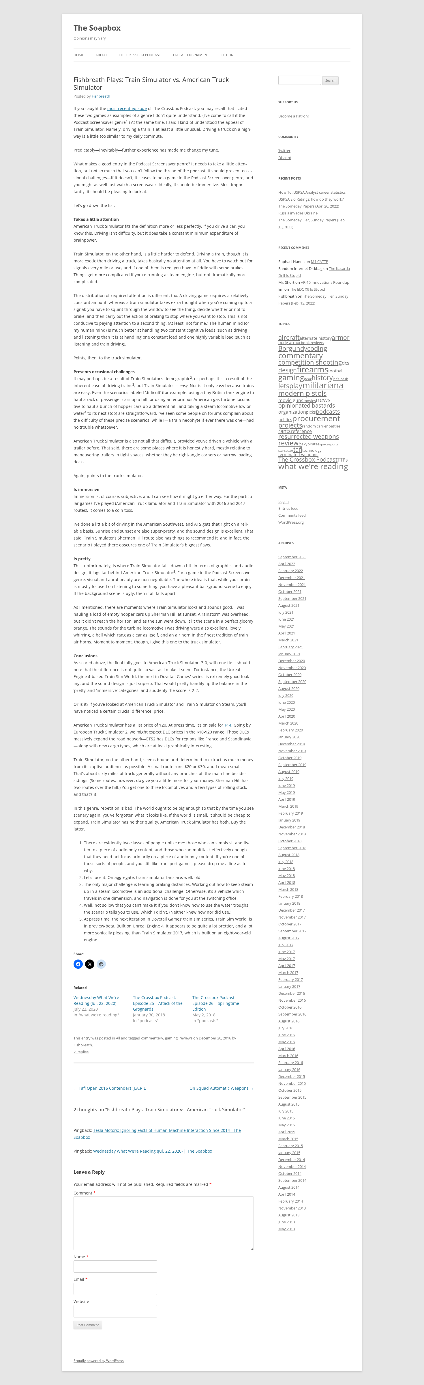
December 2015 (291, 1076)
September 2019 (292, 764)
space (324, 444)
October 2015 (289, 1090)
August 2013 (288, 1215)
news (323, 399)
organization (292, 412)
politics (285, 419)
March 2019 (288, 806)
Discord (284, 157)
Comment (85, 1193)
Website (81, 1301)
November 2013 (292, 1208)
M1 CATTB (319, 261)
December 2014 (291, 1159)
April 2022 (286, 563)
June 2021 (286, 619)
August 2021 (288, 605)
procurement (316, 418)
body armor (289, 342)
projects (290, 425)
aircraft (289, 337)
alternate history (316, 338)
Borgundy (292, 348)
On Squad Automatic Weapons (222, 1088)
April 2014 (286, 1194)
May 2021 (286, 626)
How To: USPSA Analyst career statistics (312, 192)
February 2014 (290, 1201)
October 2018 (289, 840)
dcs (345, 362)
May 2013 (286, 1228)
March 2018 (288, 889)
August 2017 (288, 937)
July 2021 (285, 612)
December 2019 (291, 743)
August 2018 (288, 854)
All (118, 1038)
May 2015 (286, 1125)
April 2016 (286, 1048)
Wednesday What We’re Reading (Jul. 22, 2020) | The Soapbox (152, 1151)
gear (308, 378)
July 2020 (285, 695)
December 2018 (291, 827)
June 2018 (286, 868)
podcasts (328, 411)
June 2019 (286, 785)
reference (301, 431)
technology (312, 450)
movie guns (290, 400)
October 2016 (289, 1007)
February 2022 (290, 570)
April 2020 (286, 716)
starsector (285, 451)
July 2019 (285, 778)
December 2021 (291, 577)
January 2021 (289, 653)
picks (311, 412)
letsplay (290, 385)
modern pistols (302, 393)
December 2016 (291, 993)
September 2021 (292, 598)
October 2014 (289, 1173)
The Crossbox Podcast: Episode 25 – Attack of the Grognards (158, 1003)
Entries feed (288, 508)
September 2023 (292, 556)
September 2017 (292, 931)
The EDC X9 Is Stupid (307, 289)
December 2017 (291, 910)
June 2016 (286, 1034)
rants (284, 431)
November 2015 (292, 1083)
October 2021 (289, 591)
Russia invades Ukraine (298, 213)
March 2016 (288, 1055)
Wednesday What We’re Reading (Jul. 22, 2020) (96, 1000)
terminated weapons (298, 454)
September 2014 (292, 1180)
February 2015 (290, 1145)
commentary (152, 1038)
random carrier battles (321, 426)
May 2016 (286, 1041)
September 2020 (292, 681)
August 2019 (288, 771)
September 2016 (292, 1014)
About (101, 55)
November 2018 (292, 834)
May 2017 (286, 958)
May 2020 (286, 709)
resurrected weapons (308, 436)
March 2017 (288, 972)
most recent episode (127, 108)
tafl (297, 449)
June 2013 (286, 1222)
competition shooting (310, 362)
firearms (312, 369)
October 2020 (289, 674)
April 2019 (286, 799)
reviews (185, 1038)
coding (317, 348)
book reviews (312, 342)
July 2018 (285, 861)
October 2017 (289, 924)
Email (81, 1279)
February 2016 (290, 1062)
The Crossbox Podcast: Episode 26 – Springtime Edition (215, 1003)
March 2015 (288, 1138)
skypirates (310, 444)
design (287, 370)
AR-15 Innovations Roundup (325, 282)
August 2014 (288, 1187)
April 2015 (286, 1131)
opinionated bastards (306, 405)
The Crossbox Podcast (140, 55)
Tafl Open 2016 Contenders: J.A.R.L (110, 1088)
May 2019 (286, 792)
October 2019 (289, 757)
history (322, 377)
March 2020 (288, 723)
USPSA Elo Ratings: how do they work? (311, 199)
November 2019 (292, 750)
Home (79, 55)
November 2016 (292, 1000)
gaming (171, 1038)
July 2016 (285, 1028)
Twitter (284, 150)
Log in (283, 501)
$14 (227, 725)
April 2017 (286, 965)
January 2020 (289, 737)
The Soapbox (97, 28)
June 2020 (286, 702)
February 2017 (290, 979)
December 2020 (291, 660)
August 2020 (288, 688)
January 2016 (289, 1069)
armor (341, 337)
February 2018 (290, 896)
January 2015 (289, 1152)
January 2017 (289, 986)
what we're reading (313, 466)
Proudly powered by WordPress (99, 1360)
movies (309, 400)
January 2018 (289, 903)
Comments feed (292, 515)
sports (333, 444)
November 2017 (292, 917)
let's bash (340, 378)
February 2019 (290, 813)
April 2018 (286, 882)
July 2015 (285, 1111)
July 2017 (285, 944)
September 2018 (292, 847)
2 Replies (81, 1051)
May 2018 (286, 875)
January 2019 (289, 820)
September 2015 (292, 1097)
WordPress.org (291, 522)
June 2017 (286, 951)
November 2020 (292, 667)
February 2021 (290, 646)
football (336, 371)
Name (81, 1256)
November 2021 (292, 584)
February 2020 (290, 730)
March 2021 (288, 640)
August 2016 (288, 1021)
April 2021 (286, 633)
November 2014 (292, 1166)
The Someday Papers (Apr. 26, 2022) (308, 206)
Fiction (227, 55)
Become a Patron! (293, 116)
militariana (323, 385)
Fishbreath (101, 96)
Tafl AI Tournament (190, 55)
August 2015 (288, 1104)
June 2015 (286, 1118)
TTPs (342, 460)
